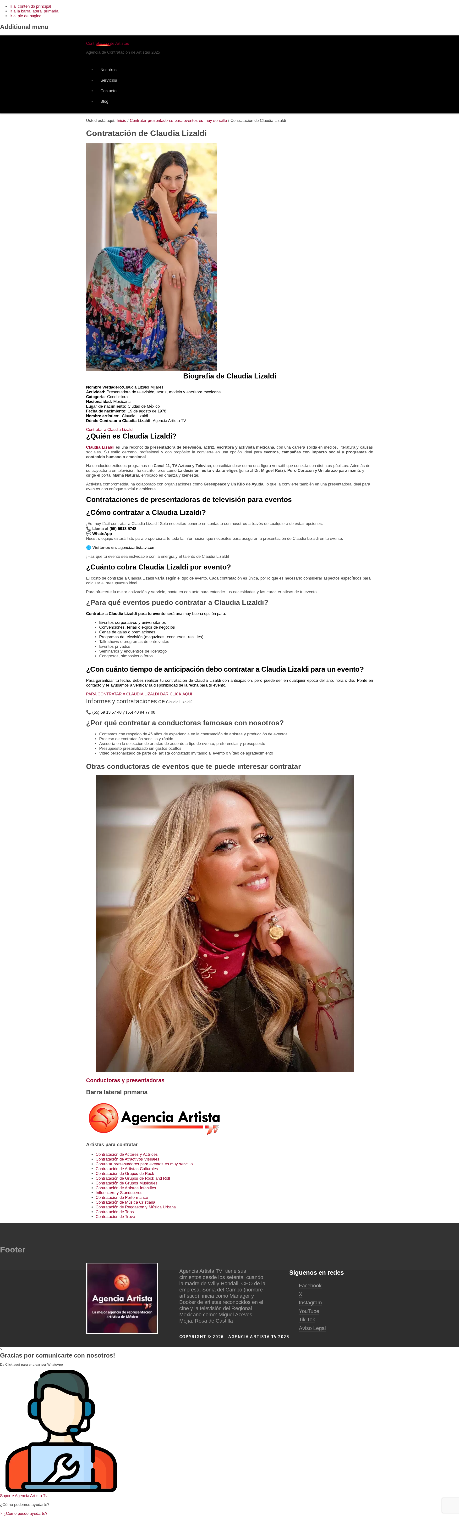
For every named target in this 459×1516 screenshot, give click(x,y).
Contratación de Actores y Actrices (127, 1154)
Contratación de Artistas (107, 43)
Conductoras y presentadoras (125, 1080)
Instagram (310, 1303)
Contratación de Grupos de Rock (125, 1173)
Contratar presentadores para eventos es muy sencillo (144, 1164)
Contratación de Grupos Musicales (127, 1183)
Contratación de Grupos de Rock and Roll (133, 1178)
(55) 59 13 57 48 (106, 712)
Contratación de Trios (115, 1212)
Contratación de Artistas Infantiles (126, 1188)
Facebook (310, 1286)
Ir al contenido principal (30, 6)
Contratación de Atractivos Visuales (127, 1159)
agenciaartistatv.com (136, 547)
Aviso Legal (312, 1328)
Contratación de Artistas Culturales (127, 1169)
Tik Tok (307, 1320)
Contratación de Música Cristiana (125, 1202)
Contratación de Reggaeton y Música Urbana (136, 1207)
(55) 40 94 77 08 (140, 712)
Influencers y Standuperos (119, 1192)
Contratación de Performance (122, 1197)
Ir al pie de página (25, 16)
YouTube (309, 1311)
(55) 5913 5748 (123, 528)
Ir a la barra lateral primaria (34, 11)
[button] (229, 1434)
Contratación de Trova (115, 1216)
